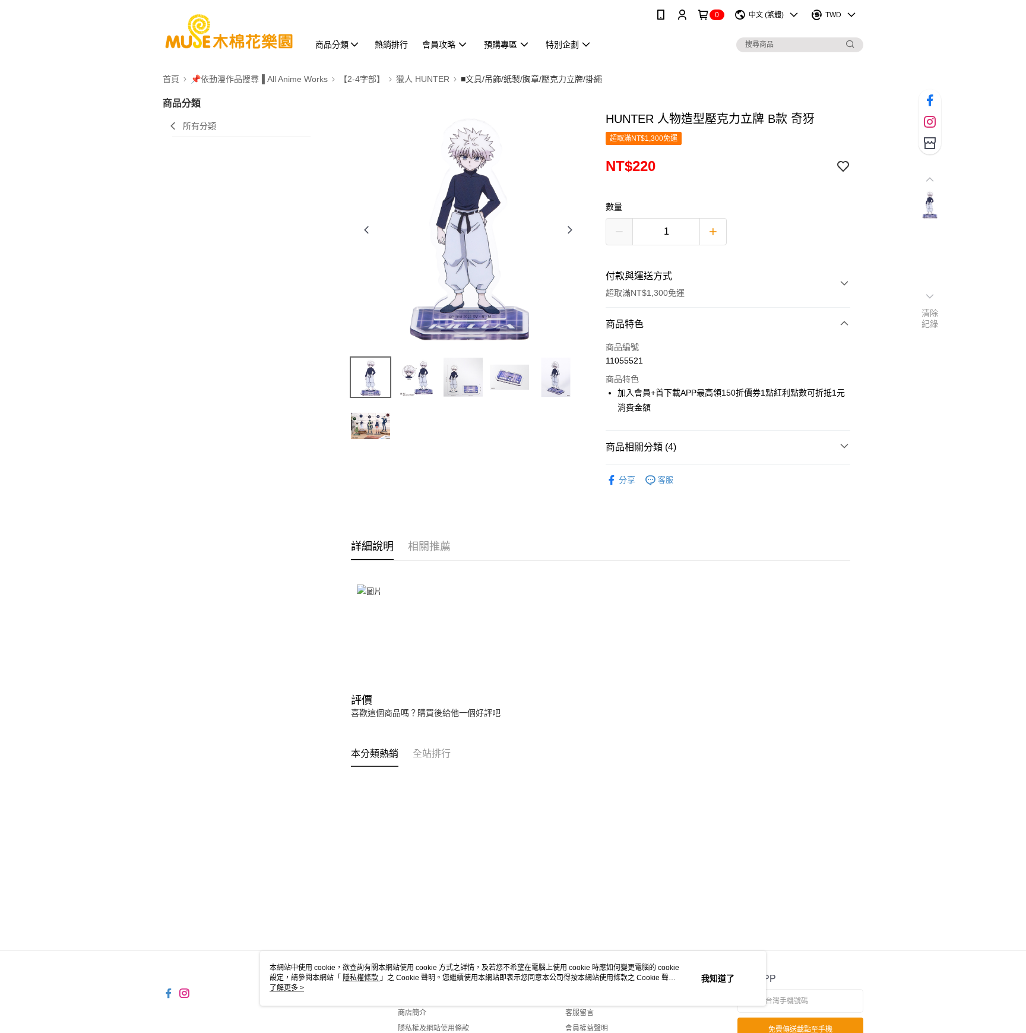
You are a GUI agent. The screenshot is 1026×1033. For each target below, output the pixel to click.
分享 (627, 480)
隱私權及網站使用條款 (433, 1028)
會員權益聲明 (586, 1028)
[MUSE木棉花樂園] (228, 31)
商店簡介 (412, 1013)
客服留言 (579, 1013)
